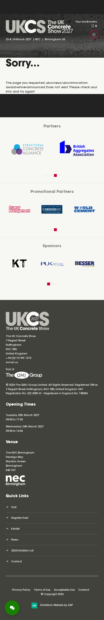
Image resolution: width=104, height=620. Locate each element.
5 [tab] (59, 175)
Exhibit (15, 529)
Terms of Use (42, 590)
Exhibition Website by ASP (56, 605)
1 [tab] (44, 175)
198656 (83, 393)
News (14, 540)
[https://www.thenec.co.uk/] (15, 485)
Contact (16, 561)
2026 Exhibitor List (22, 550)
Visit (13, 507)
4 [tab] (55, 175)
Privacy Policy (21, 590)
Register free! (19, 518)
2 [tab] (48, 175)
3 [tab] (51, 175)
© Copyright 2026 (52, 594)
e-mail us (12, 362)
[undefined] (24, 378)
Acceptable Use (64, 590)
